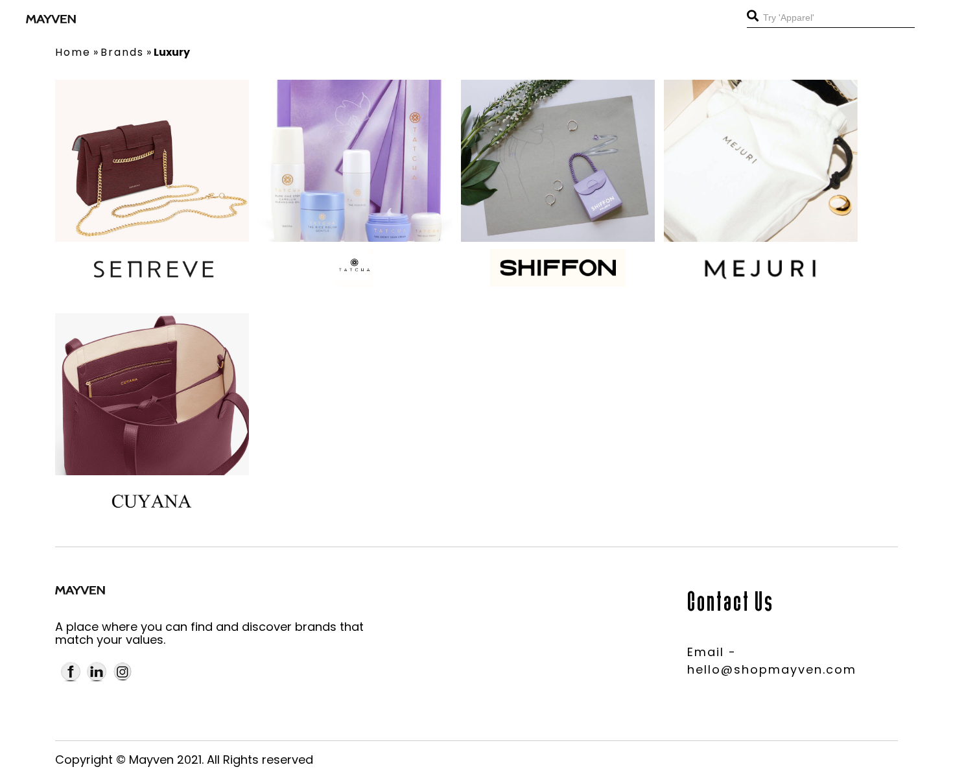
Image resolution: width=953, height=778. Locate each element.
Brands (122, 52)
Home (73, 52)
